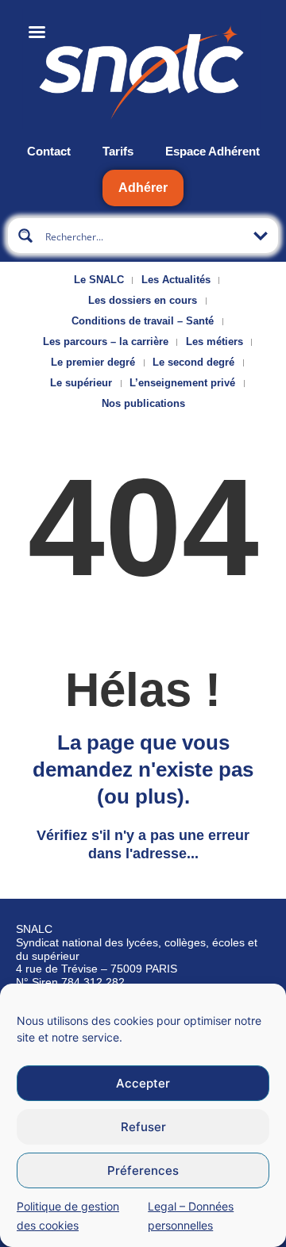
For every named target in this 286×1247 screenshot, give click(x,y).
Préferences (143, 1170)
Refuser (143, 1126)
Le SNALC (99, 280)
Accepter (143, 1083)
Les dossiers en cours (142, 300)
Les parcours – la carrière (105, 341)
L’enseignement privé (182, 383)
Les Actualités (176, 280)
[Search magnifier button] (25, 235)
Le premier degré (93, 362)
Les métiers (214, 341)
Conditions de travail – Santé (143, 321)
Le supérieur (81, 383)
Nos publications (143, 403)
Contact (49, 151)
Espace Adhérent (212, 151)
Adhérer (143, 187)
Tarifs (117, 151)
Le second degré (193, 362)
